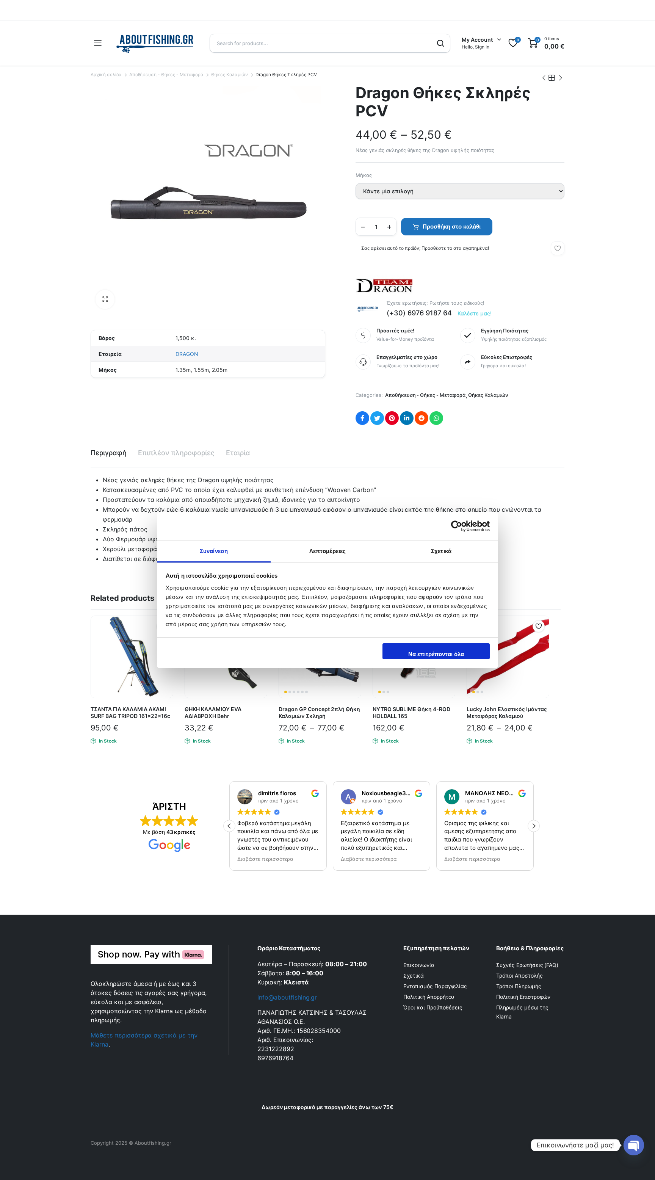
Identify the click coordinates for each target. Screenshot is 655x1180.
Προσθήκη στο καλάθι (452, 226)
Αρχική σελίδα (106, 74)
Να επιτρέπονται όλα (436, 654)
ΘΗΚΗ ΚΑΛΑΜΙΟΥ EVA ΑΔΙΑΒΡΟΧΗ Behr (213, 712)
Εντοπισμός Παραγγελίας (435, 986)
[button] (105, 299)
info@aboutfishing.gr (287, 997)
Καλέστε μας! (475, 313)
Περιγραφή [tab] (109, 453)
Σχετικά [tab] (441, 551)
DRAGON (187, 354)
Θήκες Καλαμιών (229, 74)
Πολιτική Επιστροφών (523, 997)
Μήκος (364, 175)
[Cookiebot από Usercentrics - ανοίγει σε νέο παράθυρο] (456, 526)
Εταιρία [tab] (238, 453)
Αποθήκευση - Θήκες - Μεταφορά (166, 74)
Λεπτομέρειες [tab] (327, 551)
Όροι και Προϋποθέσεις (432, 1007)
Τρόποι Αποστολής (519, 975)
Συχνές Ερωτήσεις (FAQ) (527, 965)
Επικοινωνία (418, 965)
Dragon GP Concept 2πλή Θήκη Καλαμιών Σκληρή (319, 712)
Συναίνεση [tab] (214, 551)
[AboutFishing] (155, 43)
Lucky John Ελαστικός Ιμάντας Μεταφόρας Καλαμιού (507, 712)
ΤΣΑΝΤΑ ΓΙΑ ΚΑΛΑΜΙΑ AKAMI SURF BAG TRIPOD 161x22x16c (130, 712)
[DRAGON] (384, 284)
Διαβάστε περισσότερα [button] (263, 859)
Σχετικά (413, 975)
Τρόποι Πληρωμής (518, 986)
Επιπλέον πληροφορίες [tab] (176, 453)
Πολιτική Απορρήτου (428, 997)
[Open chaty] (634, 1145)
